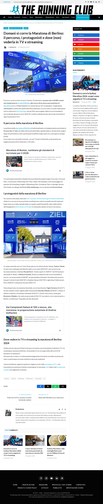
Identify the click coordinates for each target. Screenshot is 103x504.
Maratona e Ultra (16, 28)
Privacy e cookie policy (27, 488)
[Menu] (4, 17)
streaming (38, 378)
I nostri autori (28, 485)
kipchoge (21, 378)
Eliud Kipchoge (21, 111)
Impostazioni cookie (74, 488)
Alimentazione (49, 17)
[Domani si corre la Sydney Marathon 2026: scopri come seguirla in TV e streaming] (13, 440)
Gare (57, 17)
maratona (7, 106)
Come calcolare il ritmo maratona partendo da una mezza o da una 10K (34, 451)
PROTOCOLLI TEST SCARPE (62, 485)
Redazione (13, 47)
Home (10, 17)
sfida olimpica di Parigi (23, 207)
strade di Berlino (24, 103)
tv (44, 378)
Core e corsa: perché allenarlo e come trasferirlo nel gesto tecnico (34, 2)
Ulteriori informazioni (86, 495)
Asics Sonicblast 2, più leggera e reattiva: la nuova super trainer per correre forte (91, 160)
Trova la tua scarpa (83, 17)
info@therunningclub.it (67, 497)
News (31, 17)
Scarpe (24, 17)
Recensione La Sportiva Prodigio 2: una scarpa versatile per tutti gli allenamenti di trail (92, 144)
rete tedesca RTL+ (51, 364)
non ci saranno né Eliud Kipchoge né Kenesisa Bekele (44, 198)
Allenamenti (38, 17)
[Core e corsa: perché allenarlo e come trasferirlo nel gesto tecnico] (78, 174)
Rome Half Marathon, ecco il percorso (51, 397)
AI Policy (44, 488)
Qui (47, 367)
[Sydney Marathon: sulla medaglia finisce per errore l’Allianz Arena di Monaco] (56, 440)
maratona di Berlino (23, 128)
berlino (7, 378)
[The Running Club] (51, 10)
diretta (13, 378)
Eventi (73, 17)
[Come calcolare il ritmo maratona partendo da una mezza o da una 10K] (35, 440)
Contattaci (80, 485)
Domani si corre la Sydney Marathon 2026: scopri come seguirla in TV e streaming (12, 452)
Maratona (29, 378)
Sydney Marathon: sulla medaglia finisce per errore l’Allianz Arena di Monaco (56, 452)
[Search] (99, 17)
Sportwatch (65, 17)
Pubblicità (57, 488)
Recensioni (17, 17)
